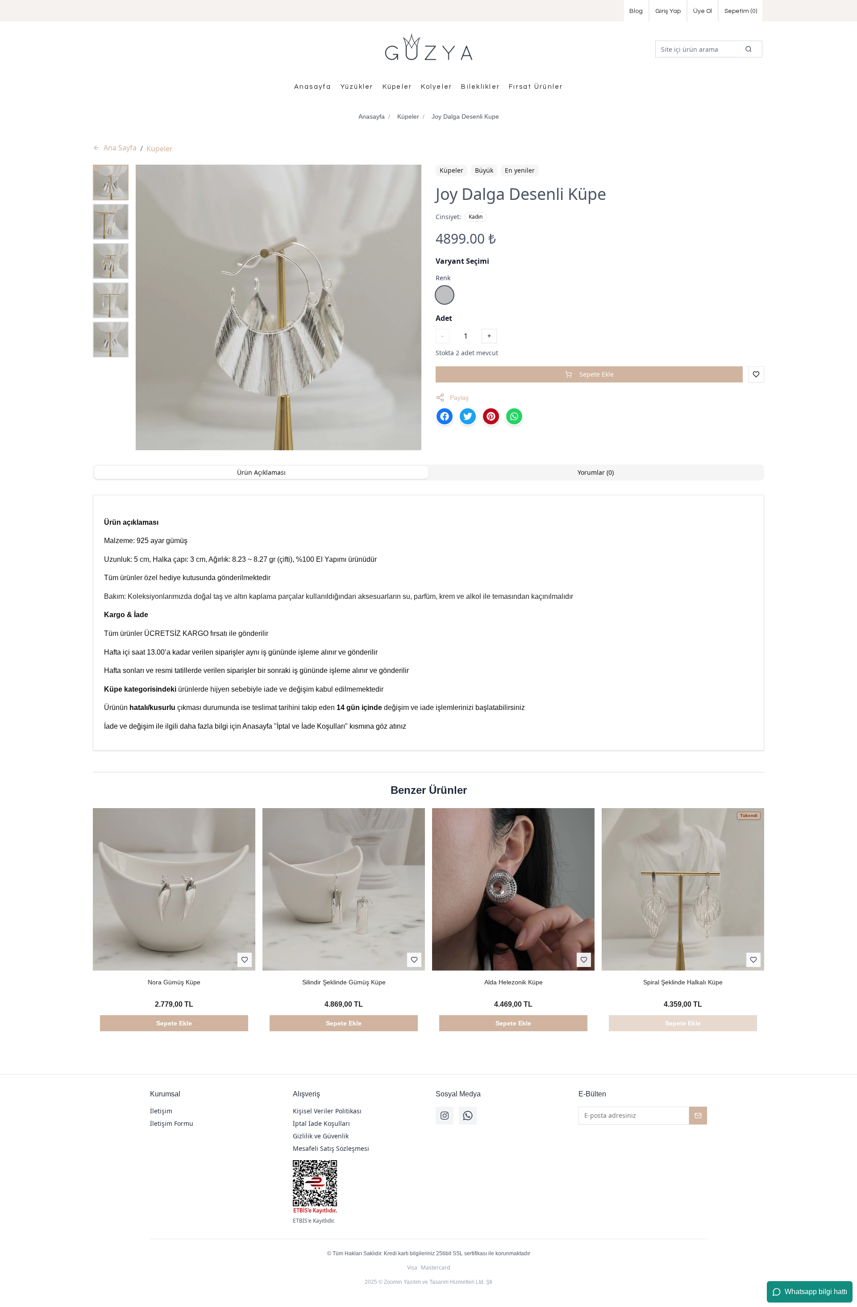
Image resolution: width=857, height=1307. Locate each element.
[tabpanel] (428, 623)
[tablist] (428, 473)
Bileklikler (480, 86)
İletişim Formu (171, 1123)
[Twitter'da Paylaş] (468, 416)
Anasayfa (313, 86)
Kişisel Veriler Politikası (327, 1111)
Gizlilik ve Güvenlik (321, 1136)
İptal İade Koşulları (321, 1123)
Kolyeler (436, 86)
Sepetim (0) (740, 11)
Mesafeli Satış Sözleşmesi (331, 1148)
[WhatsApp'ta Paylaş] (514, 416)
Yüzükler (357, 86)
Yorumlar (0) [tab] (596, 472)
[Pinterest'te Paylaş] (491, 416)
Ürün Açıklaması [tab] (261, 472)
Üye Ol (702, 11)
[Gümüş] (444, 295)
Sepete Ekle (596, 374)
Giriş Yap (668, 11)
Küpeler (397, 86)
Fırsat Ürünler (536, 86)
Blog (636, 11)
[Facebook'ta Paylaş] (444, 416)
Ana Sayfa (120, 148)
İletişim (161, 1111)
